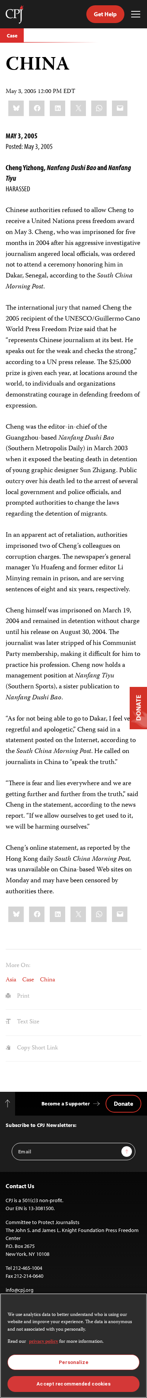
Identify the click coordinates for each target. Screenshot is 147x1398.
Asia (11, 980)
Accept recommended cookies (73, 1384)
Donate (123, 1103)
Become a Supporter (65, 1103)
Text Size (27, 1022)
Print (22, 996)
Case (12, 35)
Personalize (73, 1362)
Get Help (105, 14)
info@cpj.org (20, 1289)
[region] (73, 1345)
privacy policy (43, 1342)
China (47, 980)
